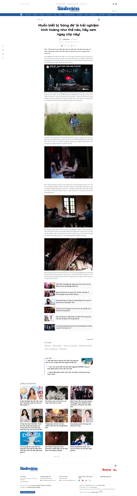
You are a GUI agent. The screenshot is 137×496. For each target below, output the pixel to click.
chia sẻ (62, 45)
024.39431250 (25, 481)
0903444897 (64, 478)
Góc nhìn (49, 14)
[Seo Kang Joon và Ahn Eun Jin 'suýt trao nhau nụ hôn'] (56, 393)
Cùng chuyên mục (28, 384)
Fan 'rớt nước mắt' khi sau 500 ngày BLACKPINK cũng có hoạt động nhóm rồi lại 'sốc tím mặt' (68, 368)
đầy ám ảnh (62, 62)
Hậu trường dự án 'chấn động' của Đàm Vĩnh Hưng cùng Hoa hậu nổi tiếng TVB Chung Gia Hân (73, 318)
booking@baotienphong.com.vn (49, 480)
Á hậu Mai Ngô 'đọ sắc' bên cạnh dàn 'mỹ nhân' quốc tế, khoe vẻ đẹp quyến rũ (31, 403)
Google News (99, 19)
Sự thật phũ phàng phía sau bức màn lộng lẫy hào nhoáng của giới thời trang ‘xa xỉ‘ (74, 327)
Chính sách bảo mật (105, 476)
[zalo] (91, 480)
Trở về (2, 58)
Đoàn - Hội (28, 14)
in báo (71, 45)
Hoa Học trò (83, 4)
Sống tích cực (93, 14)
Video (86, 14)
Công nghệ (79, 14)
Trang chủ (21, 14)
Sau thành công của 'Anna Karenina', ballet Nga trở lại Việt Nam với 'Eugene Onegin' (56, 448)
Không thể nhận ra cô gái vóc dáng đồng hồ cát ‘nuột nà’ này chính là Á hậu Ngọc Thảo (73, 301)
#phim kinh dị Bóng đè (70, 346)
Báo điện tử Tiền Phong (68, 9)
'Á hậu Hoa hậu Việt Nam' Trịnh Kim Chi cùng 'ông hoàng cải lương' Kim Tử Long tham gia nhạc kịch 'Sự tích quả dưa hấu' (31, 426)
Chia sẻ (2, 50)
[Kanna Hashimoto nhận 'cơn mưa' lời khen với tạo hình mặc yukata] (81, 438)
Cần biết (109, 14)
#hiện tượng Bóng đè (51, 349)
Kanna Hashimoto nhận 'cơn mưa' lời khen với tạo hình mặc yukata (81, 448)
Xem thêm (116, 14)
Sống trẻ (35, 14)
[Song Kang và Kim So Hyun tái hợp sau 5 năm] (81, 415)
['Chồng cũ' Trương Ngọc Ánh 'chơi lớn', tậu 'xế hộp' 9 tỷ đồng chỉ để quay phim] (49, 310)
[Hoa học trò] (115, 470)
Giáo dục (42, 14)
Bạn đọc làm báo (28, 492)
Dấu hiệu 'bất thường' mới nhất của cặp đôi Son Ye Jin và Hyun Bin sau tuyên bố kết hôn (62, 361)
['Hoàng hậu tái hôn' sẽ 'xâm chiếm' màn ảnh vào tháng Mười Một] (56, 415)
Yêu (55, 14)
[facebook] (113, 4)
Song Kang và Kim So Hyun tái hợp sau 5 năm (80, 425)
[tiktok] (87, 480)
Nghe (2, 46)
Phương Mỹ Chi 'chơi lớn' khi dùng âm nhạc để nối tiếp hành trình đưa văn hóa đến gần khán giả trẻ (31, 449)
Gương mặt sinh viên (69, 14)
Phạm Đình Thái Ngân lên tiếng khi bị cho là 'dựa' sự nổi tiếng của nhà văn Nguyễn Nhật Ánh (73, 285)
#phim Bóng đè (57, 346)
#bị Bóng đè (63, 349)
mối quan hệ (47, 278)
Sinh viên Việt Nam (29, 469)
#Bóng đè (48, 346)
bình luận (75, 45)
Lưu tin (2, 54)
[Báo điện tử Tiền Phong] (106, 470)
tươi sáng (52, 141)
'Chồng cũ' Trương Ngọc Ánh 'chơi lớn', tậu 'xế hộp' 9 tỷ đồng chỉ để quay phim (73, 309)
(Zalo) (50, 478)
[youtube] (116, 4)
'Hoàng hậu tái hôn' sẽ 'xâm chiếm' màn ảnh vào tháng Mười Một (56, 425)
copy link (68, 45)
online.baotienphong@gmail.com (68, 480)
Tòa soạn (23, 476)
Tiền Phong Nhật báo (72, 4)
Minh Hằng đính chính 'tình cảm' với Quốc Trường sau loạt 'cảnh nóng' (68, 373)
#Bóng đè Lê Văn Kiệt (85, 346)
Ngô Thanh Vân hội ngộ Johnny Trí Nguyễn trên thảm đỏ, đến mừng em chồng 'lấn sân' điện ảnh (81, 403)
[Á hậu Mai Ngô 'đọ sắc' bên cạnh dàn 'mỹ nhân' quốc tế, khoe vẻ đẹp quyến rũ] (31, 393)
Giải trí (60, 14)
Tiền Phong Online (61, 4)
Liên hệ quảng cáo (45, 476)
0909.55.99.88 (45, 478)
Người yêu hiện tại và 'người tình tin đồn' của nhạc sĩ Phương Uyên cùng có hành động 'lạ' (72, 293)
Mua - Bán (102, 14)
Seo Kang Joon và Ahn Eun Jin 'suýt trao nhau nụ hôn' (55, 402)
